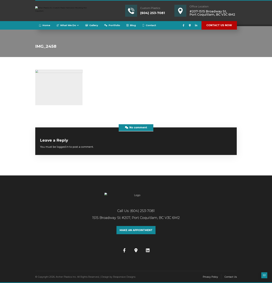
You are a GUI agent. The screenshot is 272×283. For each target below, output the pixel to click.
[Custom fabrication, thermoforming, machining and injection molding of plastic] (61, 10)
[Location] (190, 25)
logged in (63, 146)
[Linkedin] (196, 25)
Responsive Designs (124, 276)
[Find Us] (136, 250)
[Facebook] (183, 25)
